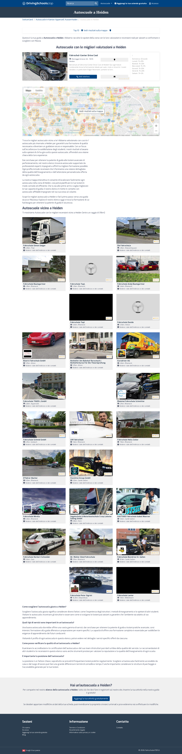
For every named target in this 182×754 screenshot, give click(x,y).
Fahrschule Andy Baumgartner (131, 284)
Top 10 (76, 30)
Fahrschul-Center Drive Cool (83, 55)
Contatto (119, 728)
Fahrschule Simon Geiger (34, 245)
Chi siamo (26, 728)
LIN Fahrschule (76, 440)
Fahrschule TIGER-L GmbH (34, 401)
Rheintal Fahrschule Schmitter (131, 401)
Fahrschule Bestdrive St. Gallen (131, 557)
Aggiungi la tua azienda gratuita (131, 3)
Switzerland (27, 19)
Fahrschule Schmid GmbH (34, 440)
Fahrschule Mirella (31, 516)
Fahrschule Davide (125, 322)
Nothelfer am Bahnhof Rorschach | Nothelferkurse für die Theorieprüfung (87, 362)
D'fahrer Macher (30, 478)
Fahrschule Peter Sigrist (81, 595)
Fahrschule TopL (77, 284)
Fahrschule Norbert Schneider (36, 557)
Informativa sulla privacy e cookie (82, 732)
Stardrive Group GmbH (80, 478)
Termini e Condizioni (77, 728)
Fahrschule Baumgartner (34, 284)
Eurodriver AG (123, 361)
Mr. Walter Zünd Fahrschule (82, 557)
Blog (24, 735)
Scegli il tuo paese (32, 750)
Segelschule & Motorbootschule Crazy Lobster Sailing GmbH (91, 517)
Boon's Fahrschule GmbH (34, 361)
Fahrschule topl (77, 322)
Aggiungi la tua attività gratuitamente (91, 698)
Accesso (154, 3)
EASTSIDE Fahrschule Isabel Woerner (133, 516)
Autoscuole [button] (106, 3)
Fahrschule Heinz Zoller (127, 440)
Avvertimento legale (77, 730)
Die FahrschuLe (124, 245)
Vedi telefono (84, 77)
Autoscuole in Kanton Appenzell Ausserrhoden (57, 19)
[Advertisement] (126, 156)
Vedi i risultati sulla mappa (91, 111)
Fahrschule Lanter (125, 595)
